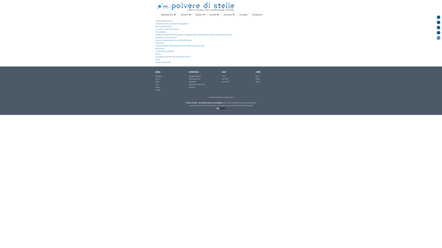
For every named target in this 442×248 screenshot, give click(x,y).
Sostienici (257, 14)
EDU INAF (225, 79)
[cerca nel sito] (438, 17)
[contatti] (438, 27)
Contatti (243, 14)
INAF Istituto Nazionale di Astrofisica (235, 103)
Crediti (257, 76)
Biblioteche (167, 14)
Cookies (258, 79)
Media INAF (225, 82)
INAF (223, 76)
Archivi (185, 14)
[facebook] (438, 32)
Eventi (213, 14)
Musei (199, 14)
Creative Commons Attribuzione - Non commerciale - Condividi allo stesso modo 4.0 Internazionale (223, 105)
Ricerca (228, 14)
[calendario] (438, 22)
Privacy (258, 82)
